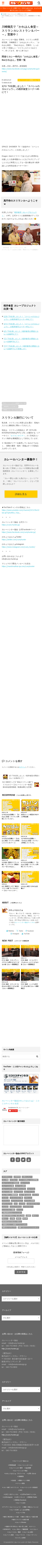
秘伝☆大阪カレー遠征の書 (30, 1517)
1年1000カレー (7, 1177)
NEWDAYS (7, 1529)
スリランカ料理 (29, 1201)
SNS (20, 1490)
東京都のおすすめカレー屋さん (11, 1221)
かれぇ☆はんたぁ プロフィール (15, 1473)
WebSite (11, 931)
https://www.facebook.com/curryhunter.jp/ (19, 532)
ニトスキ (22, 1204)
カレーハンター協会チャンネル (25, 922)
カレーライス (18, 1192)
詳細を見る (21, 494)
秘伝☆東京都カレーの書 (11, 1517)
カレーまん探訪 (20, 1186)
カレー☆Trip (21, 1512)
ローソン (19, 1210)
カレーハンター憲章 (17, 1468)
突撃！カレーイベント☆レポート (28, 1227)
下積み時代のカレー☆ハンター (11, 1213)
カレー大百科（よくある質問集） (21, 1510)
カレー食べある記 (25, 1195)
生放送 (14, 1480)
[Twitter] (23, 1159)
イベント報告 (21, 1483)
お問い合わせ (32, 1473)
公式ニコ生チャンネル (11, 1494)
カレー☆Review (21, 1522)
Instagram (16, 934)
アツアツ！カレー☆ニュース (12, 1507)
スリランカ (5, 1201)
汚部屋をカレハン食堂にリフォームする (14, 1224)
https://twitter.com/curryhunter (14, 539)
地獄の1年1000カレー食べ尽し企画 (13, 1216)
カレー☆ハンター (19, 1542)
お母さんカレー (27, 1177)
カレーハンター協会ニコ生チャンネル (13, 1189)
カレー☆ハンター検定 (20, 1471)
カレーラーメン (29, 1192)
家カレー (35, 1216)
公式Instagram (8, 1497)
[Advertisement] (21, 121)
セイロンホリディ (18, 435)
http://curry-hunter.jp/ (10, 1348)
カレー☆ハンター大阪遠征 (10, 1183)
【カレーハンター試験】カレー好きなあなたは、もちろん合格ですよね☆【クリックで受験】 (21, 9)
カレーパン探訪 (7, 1192)
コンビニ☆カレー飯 (16, 1198)
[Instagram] (18, 1159)
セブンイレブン (7, 1204)
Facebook (30, 931)
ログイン (22, 767)
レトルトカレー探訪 (8, 1210)
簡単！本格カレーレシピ (31, 1507)
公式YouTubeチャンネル (28, 1494)
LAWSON (17, 1177)
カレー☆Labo (21, 1503)
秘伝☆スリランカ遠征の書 (21, 1519)
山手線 (12, 1218)
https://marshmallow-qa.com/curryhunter (18, 566)
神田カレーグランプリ (9, 1227)
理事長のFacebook (20, 1500)
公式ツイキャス (20, 1497)
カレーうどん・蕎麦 (15, 1532)
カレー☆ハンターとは (25, 1465)
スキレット (28, 1198)
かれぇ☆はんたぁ (16, 910)
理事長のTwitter (32, 1497)
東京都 (25, 1218)
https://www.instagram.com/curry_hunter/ (18, 547)
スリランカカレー (17, 1201)
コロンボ (35, 1195)
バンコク (5, 1207)
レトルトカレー (28, 1207)
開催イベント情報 (24, 1480)
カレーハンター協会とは (21, 1461)
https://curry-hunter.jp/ (11, 525)
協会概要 (28, 1468)
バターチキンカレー (33, 1204)
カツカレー (13, 1180)
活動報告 (21, 1476)
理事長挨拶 (12, 1465)
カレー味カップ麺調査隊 (9, 1195)
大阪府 (28, 1216)
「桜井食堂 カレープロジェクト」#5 (14, 247)
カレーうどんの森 (7, 1186)
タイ (15, 1204)
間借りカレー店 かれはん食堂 (13, 410)
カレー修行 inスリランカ (11, 1487)
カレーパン (31, 1189)
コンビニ (5, 1198)
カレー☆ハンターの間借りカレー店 (15, 403)
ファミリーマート (15, 1207)
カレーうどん (25, 1183)
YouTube (27, 934)
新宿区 (19, 1218)
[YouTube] (28, 1159)
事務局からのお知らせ (11, 406)
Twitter (21, 931)
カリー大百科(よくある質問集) (28, 1180)
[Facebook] (12, 1159)
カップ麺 (5, 1180)
